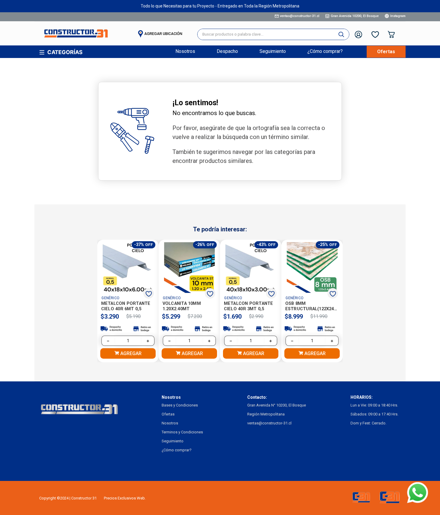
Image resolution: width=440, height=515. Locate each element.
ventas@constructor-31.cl (299, 16)
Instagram (398, 16)
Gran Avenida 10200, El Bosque (355, 16)
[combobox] (273, 34)
